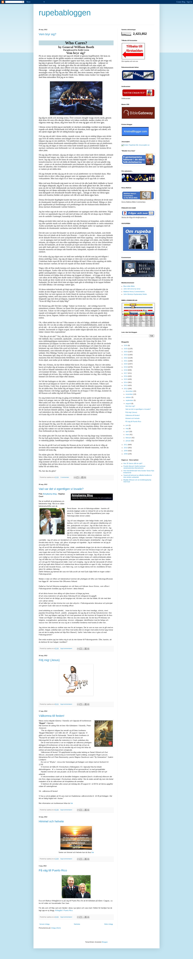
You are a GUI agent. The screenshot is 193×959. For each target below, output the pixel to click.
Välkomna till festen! (51, 715)
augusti (128, 403)
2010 (126, 448)
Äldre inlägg (108, 924)
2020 (126, 364)
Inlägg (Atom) (56, 928)
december (129, 391)
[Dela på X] (80, 477)
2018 (126, 370)
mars (128, 434)
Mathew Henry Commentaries (134, 292)
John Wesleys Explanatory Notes (135, 294)
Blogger (105, 942)
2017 (126, 373)
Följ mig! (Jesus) (49, 660)
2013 (126, 385)
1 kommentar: (65, 477)
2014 (126, 382)
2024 (126, 352)
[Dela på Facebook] (82, 477)
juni (127, 425)
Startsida (77, 924)
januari (128, 441)
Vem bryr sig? (47, 34)
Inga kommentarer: (66, 648)
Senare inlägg (44, 924)
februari (129, 438)
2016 (126, 376)
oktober (128, 397)
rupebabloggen (65, 12)
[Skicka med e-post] (75, 477)
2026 (126, 345)
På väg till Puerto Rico (53, 870)
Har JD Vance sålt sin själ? (132, 463)
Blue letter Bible (129, 286)
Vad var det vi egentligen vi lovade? (61, 489)
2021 (126, 361)
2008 (126, 454)
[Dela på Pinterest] (85, 477)
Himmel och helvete (51, 821)
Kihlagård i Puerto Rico (64, 910)
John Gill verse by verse (131, 289)
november (129, 394)
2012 (126, 389)
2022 (126, 358)
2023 (126, 355)
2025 (126, 349)
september (130, 400)
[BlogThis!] (77, 477)
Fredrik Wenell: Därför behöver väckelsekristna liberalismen (134, 467)
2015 (126, 379)
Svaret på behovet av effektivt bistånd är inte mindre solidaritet (137, 476)
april (127, 431)
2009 (126, 451)
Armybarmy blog (50, 494)
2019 (126, 367)
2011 (126, 445)
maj (127, 428)
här (72, 803)
